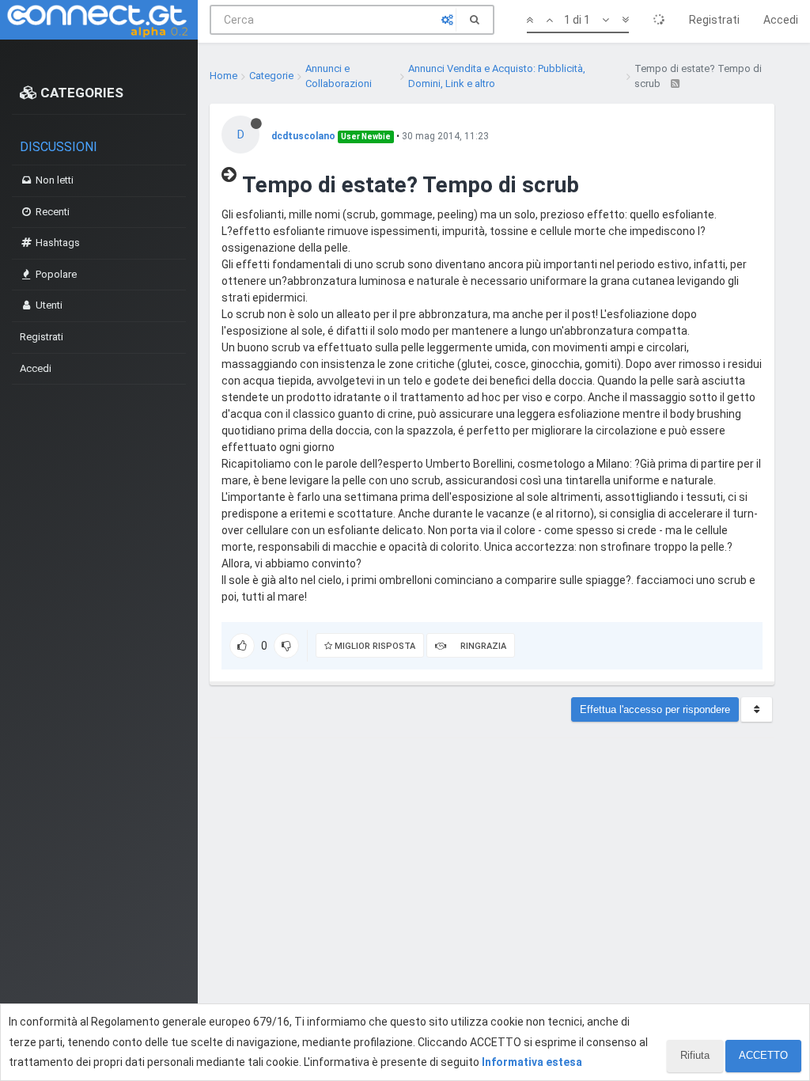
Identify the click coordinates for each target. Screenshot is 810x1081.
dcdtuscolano (303, 136)
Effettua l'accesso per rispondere (655, 709)
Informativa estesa (532, 1062)
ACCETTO (763, 1055)
